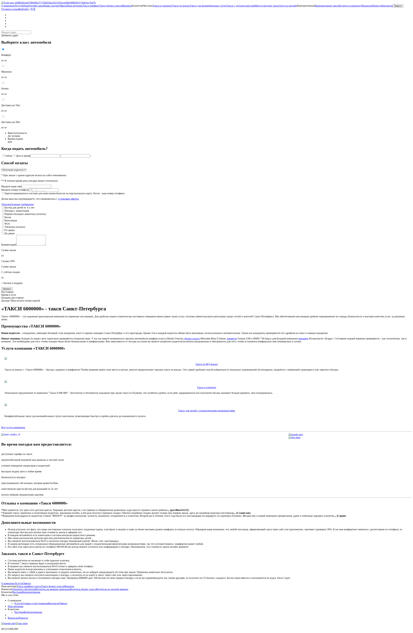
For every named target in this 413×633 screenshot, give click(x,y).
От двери (10, 230)
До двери (10, 233)
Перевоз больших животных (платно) (25, 214)
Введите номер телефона (15, 189)
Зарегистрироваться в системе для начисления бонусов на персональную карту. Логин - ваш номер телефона (65, 193)
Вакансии (13, 618)
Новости (377, 5)
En (27, 9)
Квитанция (11, 220)
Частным (19, 612)
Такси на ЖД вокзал (206, 364)
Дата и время (23, 155)
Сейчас (9, 155)
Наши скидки (51, 5)
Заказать (7, 289)
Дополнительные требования (17, 204)
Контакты (53, 603)
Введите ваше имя (11, 186)
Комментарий (8, 244)
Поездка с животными (17, 210)
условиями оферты (68, 198)
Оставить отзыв (10, 9)
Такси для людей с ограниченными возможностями (206, 410)
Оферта (63, 603)
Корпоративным (33, 612)
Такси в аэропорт (206, 387)
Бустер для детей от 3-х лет (19, 207)
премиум (232, 338)
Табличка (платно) (15, 227)
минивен (303, 338)
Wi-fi (7, 223)
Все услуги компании (13, 427)
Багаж (8, 217)
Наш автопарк (15, 606)
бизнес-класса (192, 338)
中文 (33, 9)
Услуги (18, 603)
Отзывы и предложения (35, 603)
